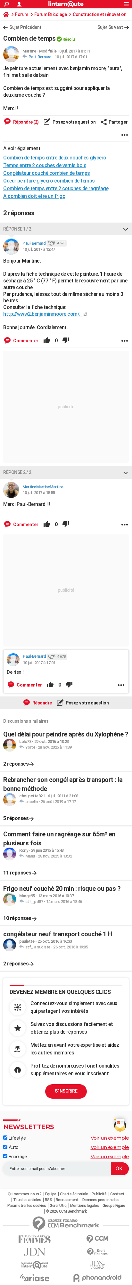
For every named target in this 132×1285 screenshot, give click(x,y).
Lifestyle (16, 1138)
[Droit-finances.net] (97, 1252)
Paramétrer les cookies (26, 1205)
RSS (48, 1200)
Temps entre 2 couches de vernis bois (44, 165)
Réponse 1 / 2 (17, 229)
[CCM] (97, 1239)
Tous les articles (27, 1200)
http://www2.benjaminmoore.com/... (43, 314)
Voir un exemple (110, 1138)
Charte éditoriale (74, 1194)
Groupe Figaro (114, 1205)
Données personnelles (101, 1200)
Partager (118, 122)
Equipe (50, 1194)
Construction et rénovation (99, 14)
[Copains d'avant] (34, 1265)
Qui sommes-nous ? (25, 1194)
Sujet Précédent (25, 27)
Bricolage (17, 1156)
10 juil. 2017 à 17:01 (70, 56)
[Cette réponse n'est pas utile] (66, 340)
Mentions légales (84, 1205)
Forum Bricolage (50, 14)
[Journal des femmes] (34, 1239)
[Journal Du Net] (34, 1252)
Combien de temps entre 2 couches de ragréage (55, 188)
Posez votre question (74, 122)
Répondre (41, 702)
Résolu (68, 39)
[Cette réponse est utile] (47, 340)
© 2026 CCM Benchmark (66, 1211)
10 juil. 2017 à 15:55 (38, 492)
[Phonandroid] (97, 1278)
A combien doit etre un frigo (34, 196)
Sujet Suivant (110, 27)
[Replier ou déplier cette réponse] (125, 229)
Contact (117, 1194)
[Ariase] (34, 1277)
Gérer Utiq (58, 1205)
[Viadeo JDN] (97, 1265)
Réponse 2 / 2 (17, 472)
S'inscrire (66, 1091)
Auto (13, 1147)
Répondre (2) (25, 122)
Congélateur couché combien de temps (46, 173)
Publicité (99, 1194)
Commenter (25, 340)
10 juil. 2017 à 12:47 (38, 249)
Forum (21, 14)
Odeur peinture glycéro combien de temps (49, 181)
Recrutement (67, 1200)
